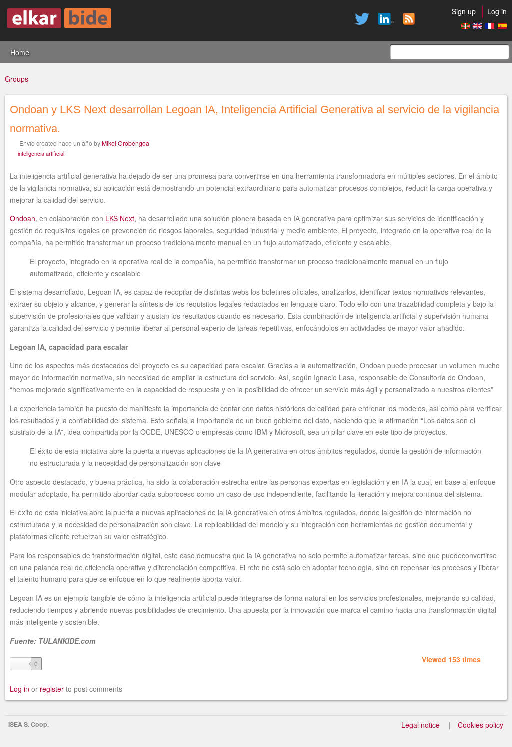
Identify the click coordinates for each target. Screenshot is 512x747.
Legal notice (421, 725)
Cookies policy (481, 725)
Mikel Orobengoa (126, 143)
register (52, 689)
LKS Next (120, 218)
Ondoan (23, 218)
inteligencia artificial (41, 153)
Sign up (464, 11)
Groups (16, 79)
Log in (497, 11)
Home (20, 52)
